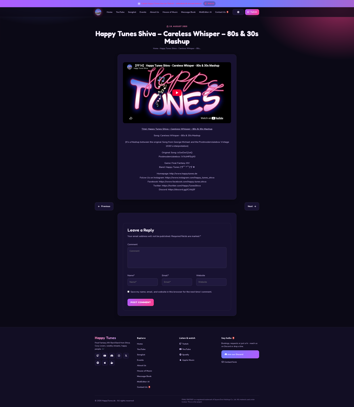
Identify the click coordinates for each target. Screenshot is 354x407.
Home (109, 12)
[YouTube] (105, 356)
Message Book (188, 12)
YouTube (120, 12)
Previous (105, 206)
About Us (154, 12)
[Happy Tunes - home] (98, 12)
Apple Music (188, 360)
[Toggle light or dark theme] (238, 12)
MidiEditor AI (205, 12)
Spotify (185, 354)
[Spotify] (98, 363)
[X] (126, 356)
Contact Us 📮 (222, 12)
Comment (132, 244)
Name (131, 275)
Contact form (230, 362)
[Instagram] (119, 356)
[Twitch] (98, 356)
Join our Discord (235, 354)
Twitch (253, 12)
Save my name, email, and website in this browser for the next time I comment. (171, 291)
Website (200, 275)
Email (165, 275)
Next (250, 206)
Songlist (132, 12)
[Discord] (112, 356)
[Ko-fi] (112, 363)
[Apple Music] (105, 363)
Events (143, 12)
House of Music (170, 12)
